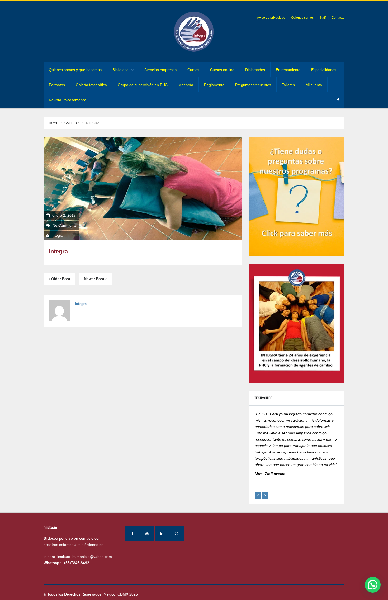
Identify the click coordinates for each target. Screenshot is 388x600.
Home (53, 123)
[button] (373, 585)
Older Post (60, 279)
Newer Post (94, 279)
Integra (57, 235)
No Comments (65, 225)
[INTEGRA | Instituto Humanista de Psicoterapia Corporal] (194, 31)
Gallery (71, 123)
